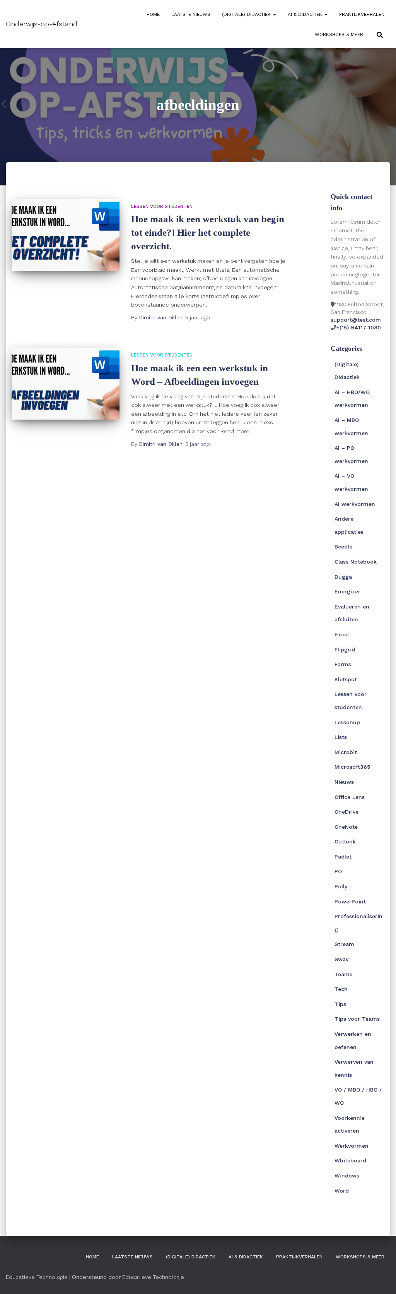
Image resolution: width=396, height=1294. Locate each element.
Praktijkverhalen (361, 14)
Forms (343, 664)
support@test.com (356, 320)
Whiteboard (350, 1160)
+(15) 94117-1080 (358, 327)
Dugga (343, 577)
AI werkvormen (355, 504)
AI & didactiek (306, 14)
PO (338, 871)
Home (153, 14)
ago (197, 317)
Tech (341, 989)
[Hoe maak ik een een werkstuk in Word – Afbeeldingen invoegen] (65, 384)
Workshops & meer (339, 34)
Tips (340, 1004)
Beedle (343, 546)
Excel (342, 634)
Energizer (347, 591)
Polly (341, 886)
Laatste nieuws (190, 14)
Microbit (346, 752)
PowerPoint (350, 901)
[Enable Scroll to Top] (381, 1278)
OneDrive (346, 812)
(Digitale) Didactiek (247, 14)
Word (342, 1191)
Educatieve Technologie (37, 1277)
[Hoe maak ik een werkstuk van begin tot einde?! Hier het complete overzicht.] (65, 235)
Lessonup (347, 722)
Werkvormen (352, 1146)
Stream (344, 944)
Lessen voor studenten (162, 206)
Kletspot (346, 679)
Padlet (343, 857)
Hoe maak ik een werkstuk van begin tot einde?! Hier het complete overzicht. (207, 232)
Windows (347, 1175)
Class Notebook (356, 562)
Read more (234, 431)
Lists (341, 737)
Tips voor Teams (357, 1019)
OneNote (346, 827)
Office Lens (350, 797)
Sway (341, 959)
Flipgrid (345, 649)
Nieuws (344, 782)
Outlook (345, 841)
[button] (274, 14)
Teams (343, 974)
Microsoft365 (352, 767)
